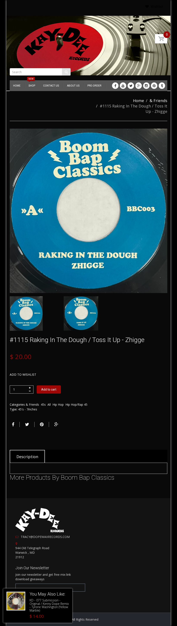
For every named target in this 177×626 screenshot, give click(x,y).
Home (138, 100)
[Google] (138, 85)
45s (43, 404)
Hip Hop (58, 404)
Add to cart (48, 389)
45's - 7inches (27, 409)
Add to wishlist (23, 374)
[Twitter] (131, 85)
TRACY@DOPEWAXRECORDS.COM (45, 537)
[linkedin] (123, 85)
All (49, 404)
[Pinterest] (154, 85)
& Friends (158, 100)
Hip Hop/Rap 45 (76, 404)
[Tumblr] (162, 85)
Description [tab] (27, 456)
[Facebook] (115, 85)
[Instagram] (146, 85)
